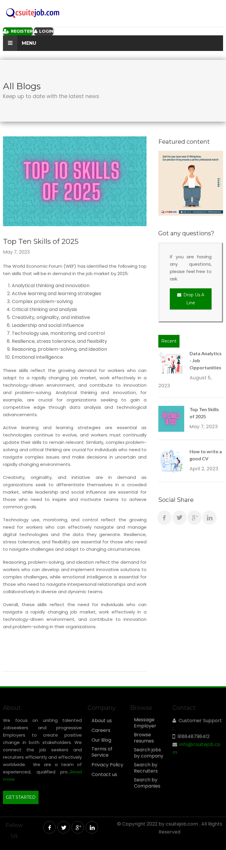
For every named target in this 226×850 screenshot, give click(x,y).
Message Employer (145, 723)
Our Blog (101, 740)
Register (21, 31)
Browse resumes (144, 738)
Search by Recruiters (146, 768)
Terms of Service (102, 752)
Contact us (104, 774)
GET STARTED (21, 797)
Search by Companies (147, 783)
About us (102, 720)
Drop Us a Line (193, 298)
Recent (169, 341)
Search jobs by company (148, 753)
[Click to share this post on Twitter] (179, 517)
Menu (28, 43)
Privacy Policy (107, 765)
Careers (101, 730)
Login (45, 31)
